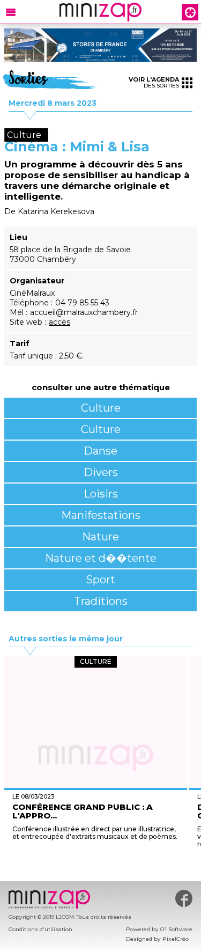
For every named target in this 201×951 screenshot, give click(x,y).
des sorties (154, 82)
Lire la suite (95, 855)
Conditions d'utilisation (40, 929)
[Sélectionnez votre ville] (190, 12)
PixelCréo (175, 938)
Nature (100, 536)
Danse (100, 450)
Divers (101, 472)
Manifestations (100, 515)
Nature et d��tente (101, 558)
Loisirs (101, 493)
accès (59, 322)
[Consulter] (100, 45)
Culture (101, 407)
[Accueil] (100, 12)
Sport (100, 579)
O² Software (176, 929)
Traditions (101, 601)
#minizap (183, 898)
